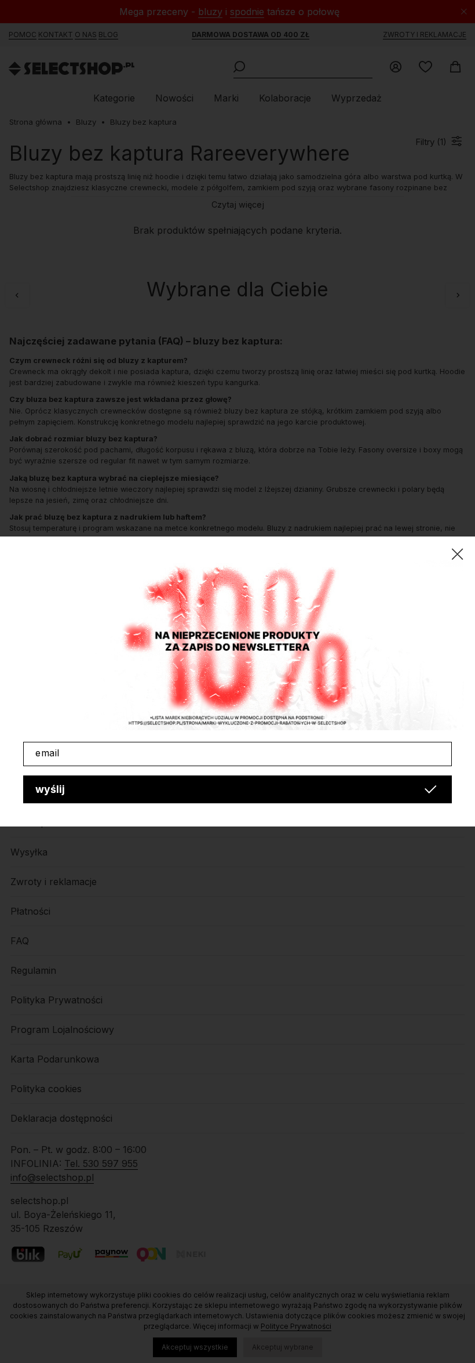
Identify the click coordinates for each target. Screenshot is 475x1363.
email (47, 753)
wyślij (50, 789)
